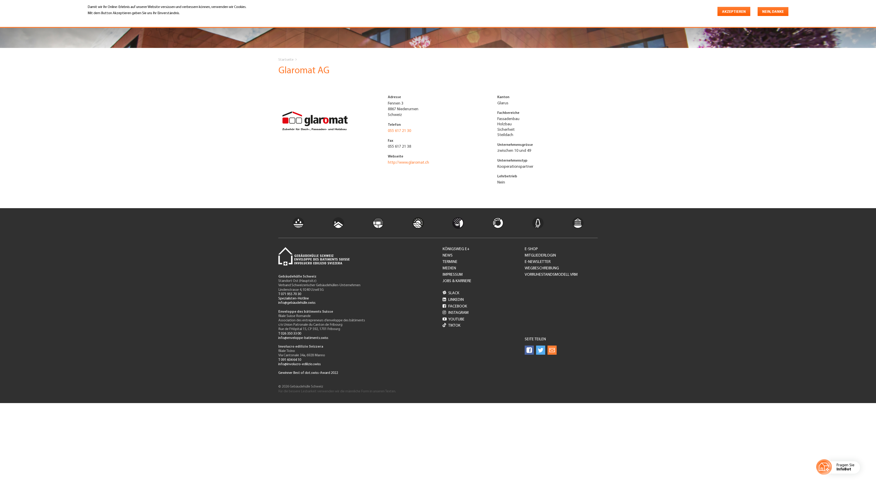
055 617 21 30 (399, 131)
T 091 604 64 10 (289, 360)
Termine (450, 262)
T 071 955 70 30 (289, 294)
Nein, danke (773, 12)
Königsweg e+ (456, 249)
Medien (449, 268)
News (448, 256)
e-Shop (531, 249)
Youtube (453, 319)
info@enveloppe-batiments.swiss (303, 338)
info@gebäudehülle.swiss (296, 303)
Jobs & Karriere (457, 281)
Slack (451, 293)
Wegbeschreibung (542, 268)
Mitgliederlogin (540, 256)
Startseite (286, 60)
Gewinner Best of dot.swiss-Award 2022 (308, 373)
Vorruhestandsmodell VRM (551, 275)
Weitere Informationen (107, 20)
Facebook (455, 306)
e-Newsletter (537, 262)
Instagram (456, 313)
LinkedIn (453, 300)
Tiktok (454, 326)
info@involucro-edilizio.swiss (299, 364)
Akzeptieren (734, 12)
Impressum (453, 275)
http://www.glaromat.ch (408, 163)
